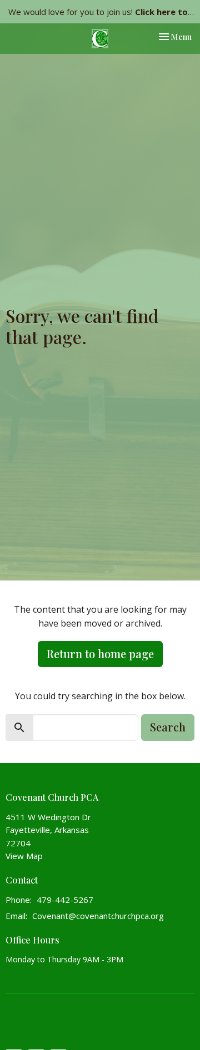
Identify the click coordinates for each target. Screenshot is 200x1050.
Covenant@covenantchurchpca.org (98, 915)
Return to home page (100, 653)
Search (168, 726)
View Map (24, 855)
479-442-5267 (65, 899)
